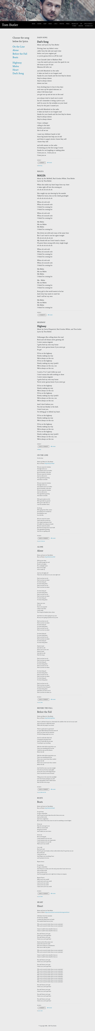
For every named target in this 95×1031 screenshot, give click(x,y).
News (33, 23)
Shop (44, 23)
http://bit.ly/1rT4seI (49, 463)
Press (67, 23)
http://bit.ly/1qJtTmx (50, 718)
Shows (39, 23)
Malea (16, 66)
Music (50, 23)
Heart (15, 69)
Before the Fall (20, 53)
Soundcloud (89, 25)
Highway (17, 62)
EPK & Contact (88, 23)
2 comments (42, 314)
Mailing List (75, 23)
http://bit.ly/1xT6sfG (50, 808)
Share (50, 162)
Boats (15, 57)
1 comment (42, 162)
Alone (16, 50)
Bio (81, 23)
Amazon (80, 25)
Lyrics (55, 23)
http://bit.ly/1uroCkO (50, 557)
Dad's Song (18, 73)
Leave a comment (43, 446)
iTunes (74, 25)
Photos (62, 23)
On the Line (19, 46)
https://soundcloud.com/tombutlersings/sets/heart (57, 912)
